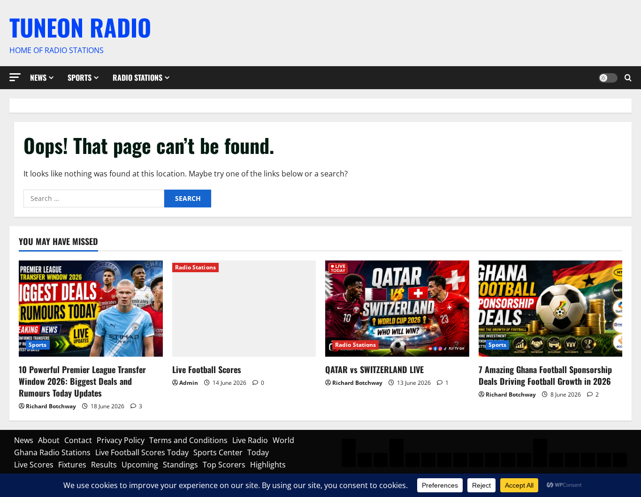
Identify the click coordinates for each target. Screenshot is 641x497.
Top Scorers (224, 464)
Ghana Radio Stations (52, 452)
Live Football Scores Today (142, 452)
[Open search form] (628, 78)
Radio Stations (137, 77)
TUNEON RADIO (80, 26)
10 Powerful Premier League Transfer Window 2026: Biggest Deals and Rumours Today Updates (82, 381)
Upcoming (140, 464)
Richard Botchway (51, 406)
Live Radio (250, 440)
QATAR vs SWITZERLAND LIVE (374, 369)
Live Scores (33, 464)
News (38, 77)
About (49, 440)
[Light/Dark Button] (608, 77)
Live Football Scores (206, 369)
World (283, 440)
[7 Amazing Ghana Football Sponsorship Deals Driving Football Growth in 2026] (551, 308)
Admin (188, 383)
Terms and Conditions (188, 440)
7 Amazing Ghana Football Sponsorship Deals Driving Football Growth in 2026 (545, 375)
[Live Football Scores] (244, 308)
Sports (80, 77)
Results (104, 464)
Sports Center (218, 452)
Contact (78, 440)
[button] (15, 77)
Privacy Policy (121, 440)
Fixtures (72, 464)
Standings (180, 464)
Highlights (268, 464)
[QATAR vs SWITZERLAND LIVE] (397, 308)
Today (258, 452)
